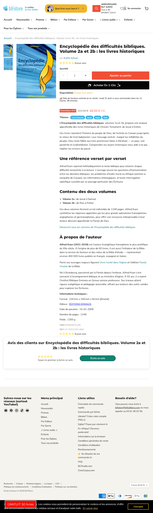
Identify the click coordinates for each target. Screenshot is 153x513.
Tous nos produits (38, 28)
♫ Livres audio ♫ (109, 19)
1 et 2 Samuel (78, 117)
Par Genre (88, 19)
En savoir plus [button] (90, 508)
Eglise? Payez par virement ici (93, 424)
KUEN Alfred (71, 58)
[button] (67, 63)
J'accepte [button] (138, 506)
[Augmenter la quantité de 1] (85, 75)
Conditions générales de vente (93, 440)
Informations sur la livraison (91, 436)
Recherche (8, 483)
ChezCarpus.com (86, 470)
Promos (40, 19)
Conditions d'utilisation (89, 445)
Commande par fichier (89, 411)
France (138, 485)
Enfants (128, 19)
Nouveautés (23, 19)
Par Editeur (70, 19)
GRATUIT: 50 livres (20, 504)
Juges (97, 117)
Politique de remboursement (16, 486)
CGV (57, 483)
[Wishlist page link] (121, 8)
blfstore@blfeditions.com (127, 407)
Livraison (48, 483)
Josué (89, 117)
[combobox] (90, 8)
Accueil (8, 19)
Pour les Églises (13, 28)
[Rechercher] (96, 8)
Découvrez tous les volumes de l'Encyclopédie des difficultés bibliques (97, 227)
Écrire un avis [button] (97, 358)
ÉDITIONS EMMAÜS (80, 304)
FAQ (80, 461)
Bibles (54, 19)
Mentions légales (33, 483)
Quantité (64, 69)
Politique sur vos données (66, 486)
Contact (19, 483)
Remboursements (87, 449)
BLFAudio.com (85, 466)
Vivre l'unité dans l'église (113, 262)
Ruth (106, 117)
